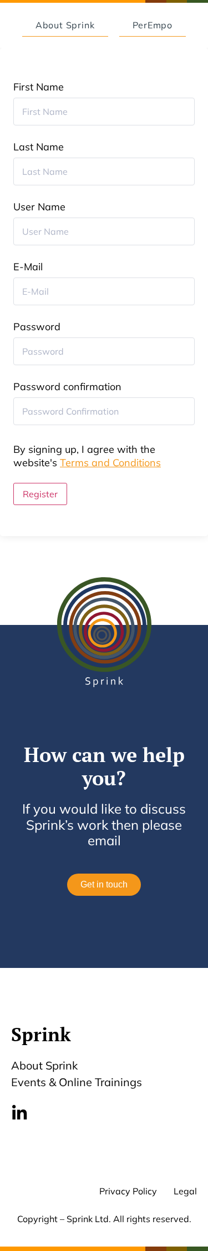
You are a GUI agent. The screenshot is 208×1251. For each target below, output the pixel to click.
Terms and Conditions (110, 462)
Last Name (38, 147)
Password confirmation (67, 387)
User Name (39, 207)
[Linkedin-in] (19, 1113)
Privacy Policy (128, 1191)
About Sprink (44, 1065)
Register (40, 494)
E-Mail (28, 267)
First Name (38, 87)
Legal (185, 1191)
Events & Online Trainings (76, 1082)
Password (36, 327)
